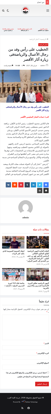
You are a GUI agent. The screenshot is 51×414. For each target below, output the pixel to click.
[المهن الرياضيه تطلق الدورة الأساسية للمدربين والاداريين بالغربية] (38, 274)
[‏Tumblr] (27, 184)
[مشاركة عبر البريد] (46, 190)
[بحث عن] (3, 11)
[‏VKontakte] (8, 184)
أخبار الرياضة (34, 39)
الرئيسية (43, 39)
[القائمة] (47, 11)
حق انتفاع (40, 2)
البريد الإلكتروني (42, 353)
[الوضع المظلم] (8, 11)
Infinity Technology (32, 402)
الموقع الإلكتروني (43, 363)
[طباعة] (39, 190)
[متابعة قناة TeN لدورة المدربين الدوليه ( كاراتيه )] (13, 274)
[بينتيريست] (21, 184)
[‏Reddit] (14, 184)
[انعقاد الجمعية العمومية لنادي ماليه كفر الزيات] (13, 242)
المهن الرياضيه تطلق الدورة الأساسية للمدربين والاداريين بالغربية (38, 285)
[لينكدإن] (33, 184)
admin (42, 65)
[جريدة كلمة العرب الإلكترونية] (25, 10)
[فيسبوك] (46, 184)
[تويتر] (39, 184)
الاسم (46, 343)
